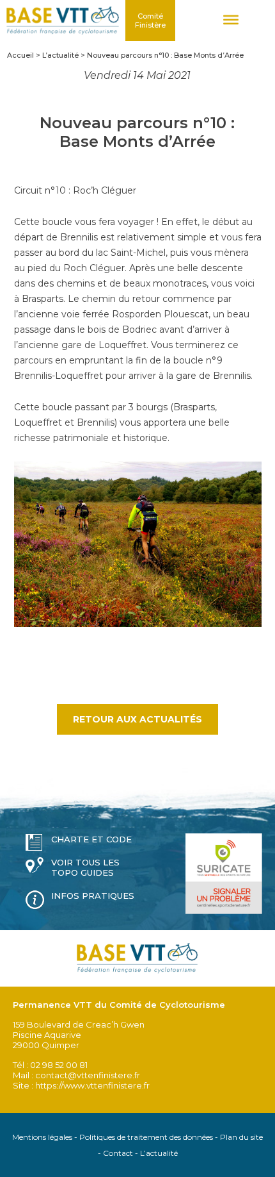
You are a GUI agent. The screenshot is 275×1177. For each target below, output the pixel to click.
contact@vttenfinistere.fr (87, 1075)
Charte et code (91, 839)
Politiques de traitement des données (146, 1137)
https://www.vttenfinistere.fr (92, 1085)
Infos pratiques (92, 895)
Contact (118, 1153)
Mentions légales (42, 1137)
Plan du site (241, 1137)
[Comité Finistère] (62, 20)
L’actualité (159, 1153)
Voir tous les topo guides (85, 867)
